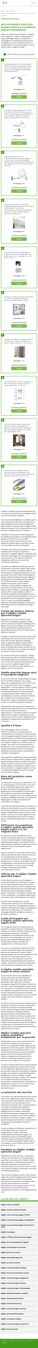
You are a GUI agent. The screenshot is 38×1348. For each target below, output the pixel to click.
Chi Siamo (4, 1340)
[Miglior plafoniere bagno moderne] (19, 1293)
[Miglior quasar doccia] (19, 1329)
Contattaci (4, 1342)
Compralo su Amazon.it (19, 93)
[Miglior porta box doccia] (19, 1252)
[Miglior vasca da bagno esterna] (19, 1283)
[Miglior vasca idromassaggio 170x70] (19, 1215)
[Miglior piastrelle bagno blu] (19, 1257)
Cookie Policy (29, 1340)
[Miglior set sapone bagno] (19, 1319)
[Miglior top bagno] (19, 1232)
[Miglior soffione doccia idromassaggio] (19, 1237)
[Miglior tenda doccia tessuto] (19, 1298)
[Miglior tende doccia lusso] (19, 1303)
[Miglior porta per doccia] (19, 1262)
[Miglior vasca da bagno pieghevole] (19, 1278)
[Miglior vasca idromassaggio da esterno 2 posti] (19, 1226)
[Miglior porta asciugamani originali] (19, 1242)
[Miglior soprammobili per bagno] (19, 1268)
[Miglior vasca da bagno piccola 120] (19, 1324)
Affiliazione (11, 1340)
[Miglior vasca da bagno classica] (19, 1308)
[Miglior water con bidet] (19, 1204)
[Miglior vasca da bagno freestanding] (19, 1288)
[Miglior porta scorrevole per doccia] (19, 1273)
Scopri (19, 97)
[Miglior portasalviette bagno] (19, 1313)
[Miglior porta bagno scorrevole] (19, 1247)
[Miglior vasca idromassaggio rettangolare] (19, 1220)
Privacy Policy (20, 1340)
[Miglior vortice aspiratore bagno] (19, 1210)
